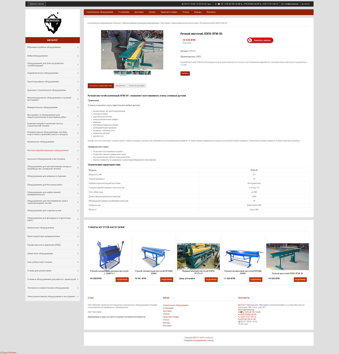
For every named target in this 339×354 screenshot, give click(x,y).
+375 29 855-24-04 (251, 4)
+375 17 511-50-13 (270, 4)
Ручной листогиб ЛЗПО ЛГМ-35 (287, 273)
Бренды (197, 12)
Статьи (186, 12)
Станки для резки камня (39, 271)
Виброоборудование (37, 56)
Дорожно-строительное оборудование (46, 90)
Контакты (211, 12)
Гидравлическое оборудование (42, 73)
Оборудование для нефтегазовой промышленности (44, 193)
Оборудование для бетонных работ (45, 185)
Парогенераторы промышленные (43, 236)
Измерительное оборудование (42, 107)
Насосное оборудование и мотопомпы (46, 159)
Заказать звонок (37, 4)
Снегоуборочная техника (39, 262)
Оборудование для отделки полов (44, 210)
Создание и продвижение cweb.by (199, 340)
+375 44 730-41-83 (248, 319)
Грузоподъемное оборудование (43, 82)
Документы (120, 86)
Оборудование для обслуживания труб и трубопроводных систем (47, 202)
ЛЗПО (198, 57)
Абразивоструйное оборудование (44, 47)
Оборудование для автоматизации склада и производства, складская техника (49, 167)
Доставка (139, 12)
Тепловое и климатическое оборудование (48, 288)
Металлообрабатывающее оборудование (48, 150)
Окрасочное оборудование (40, 228)
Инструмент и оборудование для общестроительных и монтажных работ (46, 116)
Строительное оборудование (99, 12)
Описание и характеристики (100, 86)
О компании (124, 12)
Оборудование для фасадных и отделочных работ (49, 219)
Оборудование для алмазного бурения (46, 176)
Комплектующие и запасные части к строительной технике (45, 124)
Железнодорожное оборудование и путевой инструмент (49, 99)
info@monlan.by (291, 4)
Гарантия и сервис (169, 12)
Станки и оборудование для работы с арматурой (51, 279)
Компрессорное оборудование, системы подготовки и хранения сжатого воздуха (47, 133)
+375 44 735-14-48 (232, 4)
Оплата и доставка (136, 86)
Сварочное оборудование (40, 253)
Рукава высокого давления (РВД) (44, 245)
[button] (132, 49)
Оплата (152, 12)
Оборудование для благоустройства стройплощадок (45, 64)
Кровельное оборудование (40, 142)
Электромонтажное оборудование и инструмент (51, 296)
